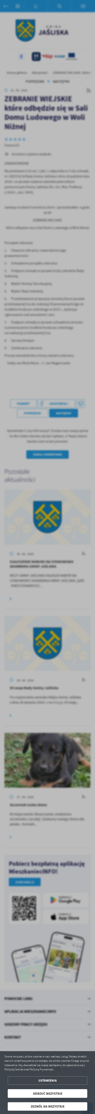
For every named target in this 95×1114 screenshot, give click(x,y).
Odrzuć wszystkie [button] (47, 1093)
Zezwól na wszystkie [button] (48, 1106)
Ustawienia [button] (47, 1080)
